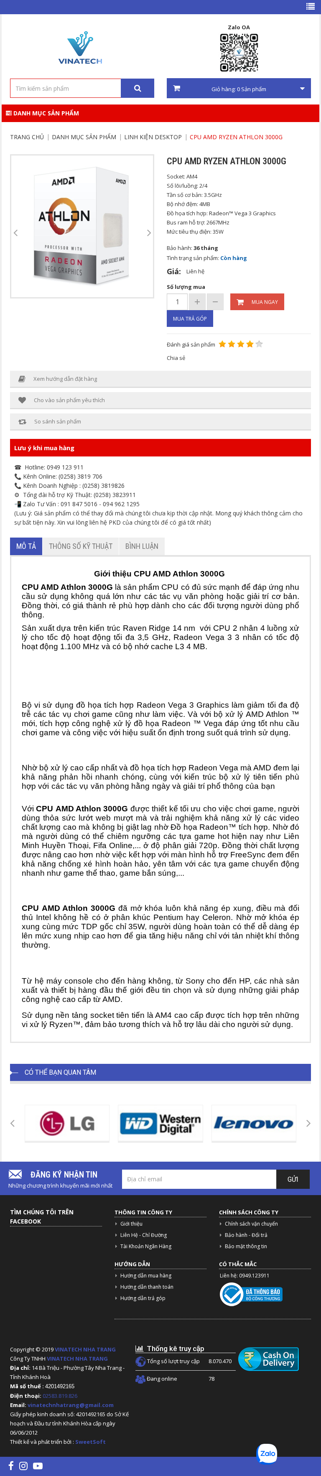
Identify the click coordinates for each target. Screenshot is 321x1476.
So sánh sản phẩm (57, 421)
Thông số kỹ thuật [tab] (80, 546)
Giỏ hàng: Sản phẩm (238, 89)
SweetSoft (90, 1441)
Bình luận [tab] (141, 546)
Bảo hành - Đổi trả (246, 1235)
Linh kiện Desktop (153, 137)
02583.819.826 (61, 1396)
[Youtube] (38, 1465)
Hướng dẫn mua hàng (145, 1275)
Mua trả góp (190, 318)
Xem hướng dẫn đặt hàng (65, 378)
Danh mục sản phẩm (45, 113)
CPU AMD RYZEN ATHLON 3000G (236, 137)
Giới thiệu (131, 1223)
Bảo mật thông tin (246, 1246)
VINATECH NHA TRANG (85, 1349)
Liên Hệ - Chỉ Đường (143, 1235)
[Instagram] (23, 1465)
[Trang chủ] (79, 47)
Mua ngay (265, 302)
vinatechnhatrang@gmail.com (71, 1405)
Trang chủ (27, 137)
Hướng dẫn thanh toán (146, 1286)
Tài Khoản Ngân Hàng (145, 1246)
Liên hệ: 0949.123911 (245, 1275)
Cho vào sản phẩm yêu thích (69, 400)
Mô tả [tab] (26, 546)
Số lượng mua (186, 287)
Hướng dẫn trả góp (143, 1298)
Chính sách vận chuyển (251, 1223)
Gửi (293, 1179)
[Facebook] (11, 1465)
